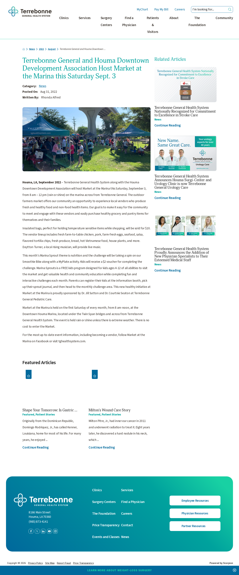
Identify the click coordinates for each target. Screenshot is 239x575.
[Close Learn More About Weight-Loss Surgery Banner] (234, 570)
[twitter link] (37, 531)
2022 (41, 49)
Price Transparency (106, 525)
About (173, 17)
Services (85, 17)
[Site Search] (229, 9)
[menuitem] (64, 27)
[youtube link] (49, 531)
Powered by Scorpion (221, 563)
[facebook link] (31, 531)
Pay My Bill (161, 9)
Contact (127, 525)
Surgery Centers (106, 21)
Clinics (64, 17)
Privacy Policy (35, 563)
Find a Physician (129, 21)
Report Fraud (64, 563)
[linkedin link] (43, 531)
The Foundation (197, 21)
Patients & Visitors (153, 24)
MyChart (142, 9)
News (32, 49)
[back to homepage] (23, 49)
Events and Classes (106, 537)
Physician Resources (194, 513)
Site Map (50, 563)
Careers (180, 9)
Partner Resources (193, 526)
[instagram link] (55, 531)
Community (224, 17)
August (52, 49)
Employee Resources (195, 500)
